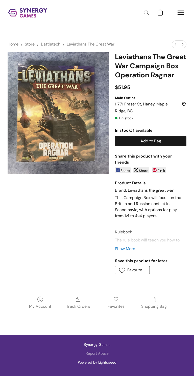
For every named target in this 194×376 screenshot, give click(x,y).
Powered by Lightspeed (97, 362)
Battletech (50, 44)
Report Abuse (97, 353)
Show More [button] (125, 248)
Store (30, 44)
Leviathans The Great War (90, 44)
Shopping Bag (154, 306)
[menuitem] (175, 44)
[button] (27, 13)
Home (13, 44)
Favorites (116, 306)
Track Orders (78, 306)
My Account (40, 306)
